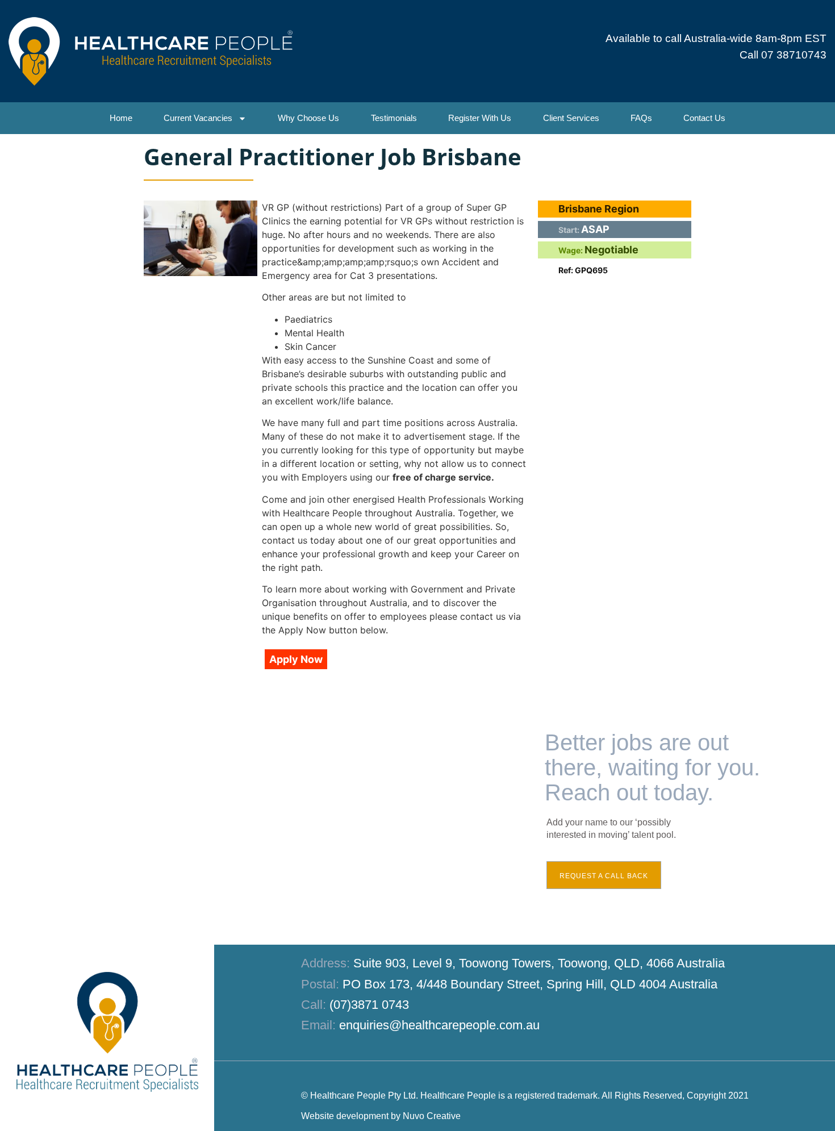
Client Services (571, 118)
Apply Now (296, 659)
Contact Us (704, 118)
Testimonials (394, 118)
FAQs (641, 118)
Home (121, 118)
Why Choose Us (308, 118)
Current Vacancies (198, 118)
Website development (345, 1116)
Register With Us (479, 118)
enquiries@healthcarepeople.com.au (439, 1025)
